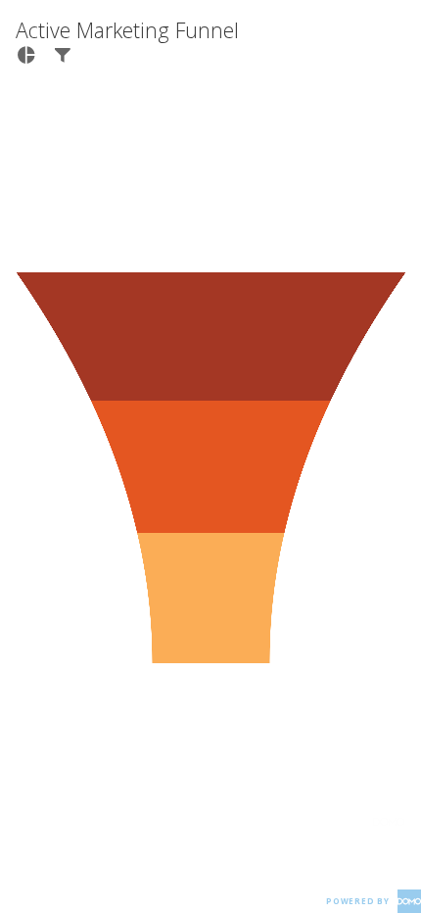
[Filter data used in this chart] (62, 54)
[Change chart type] (26, 54)
